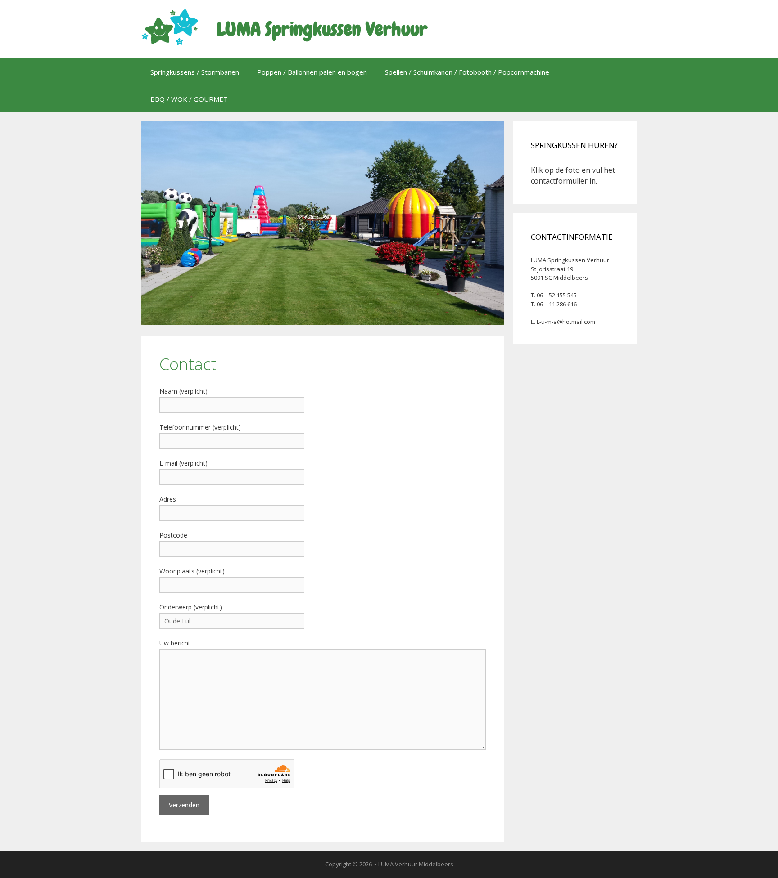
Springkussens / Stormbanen (194, 71)
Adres (167, 499)
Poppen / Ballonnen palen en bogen (312, 71)
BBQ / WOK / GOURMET (189, 98)
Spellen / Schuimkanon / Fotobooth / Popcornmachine (467, 71)
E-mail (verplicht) (183, 463)
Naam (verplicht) (183, 391)
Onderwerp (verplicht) (190, 607)
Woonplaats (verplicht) (192, 571)
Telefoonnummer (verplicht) (200, 427)
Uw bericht (174, 643)
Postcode (173, 535)
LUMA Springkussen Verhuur (322, 29)
